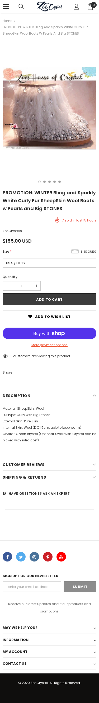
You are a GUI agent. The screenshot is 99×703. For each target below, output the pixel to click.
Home (7, 20)
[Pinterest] (48, 557)
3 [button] (49, 182)
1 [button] (39, 182)
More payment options (49, 345)
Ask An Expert (56, 493)
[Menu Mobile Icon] (6, 6)
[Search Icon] (21, 6)
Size (7, 251)
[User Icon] (76, 7)
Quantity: (10, 277)
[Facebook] (7, 557)
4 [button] (54, 182)
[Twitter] (21, 557)
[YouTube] (61, 557)
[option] (49, 108)
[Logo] (49, 6)
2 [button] (44, 182)
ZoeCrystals (12, 231)
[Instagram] (34, 557)
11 (11, 356)
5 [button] (59, 182)
